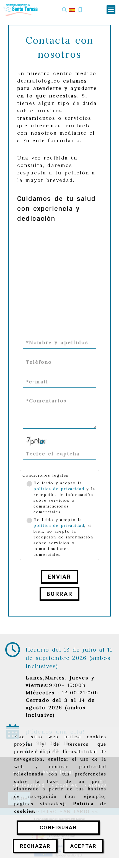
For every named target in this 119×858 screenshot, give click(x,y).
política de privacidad (58, 488)
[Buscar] (64, 9)
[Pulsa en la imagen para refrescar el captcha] (36, 442)
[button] (111, 9)
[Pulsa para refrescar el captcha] (42, 442)
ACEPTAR (83, 846)
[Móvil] (80, 9)
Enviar (59, 576)
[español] (72, 9)
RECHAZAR (35, 846)
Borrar (59, 594)
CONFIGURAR (58, 827)
